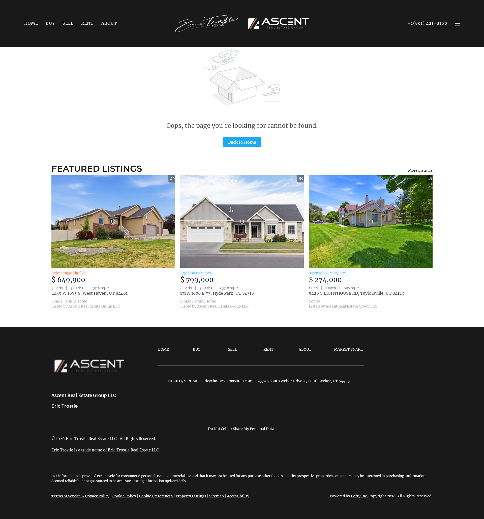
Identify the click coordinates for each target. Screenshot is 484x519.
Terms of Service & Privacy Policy (80, 496)
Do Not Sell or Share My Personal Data (241, 428)
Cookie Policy (124, 496)
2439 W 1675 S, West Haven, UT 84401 (89, 293)
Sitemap (216, 496)
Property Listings (191, 496)
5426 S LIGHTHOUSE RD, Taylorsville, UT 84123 (356, 293)
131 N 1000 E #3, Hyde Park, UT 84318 (217, 293)
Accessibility (238, 496)
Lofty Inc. (359, 496)
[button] (50, 23)
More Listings (420, 170)
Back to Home (242, 142)
